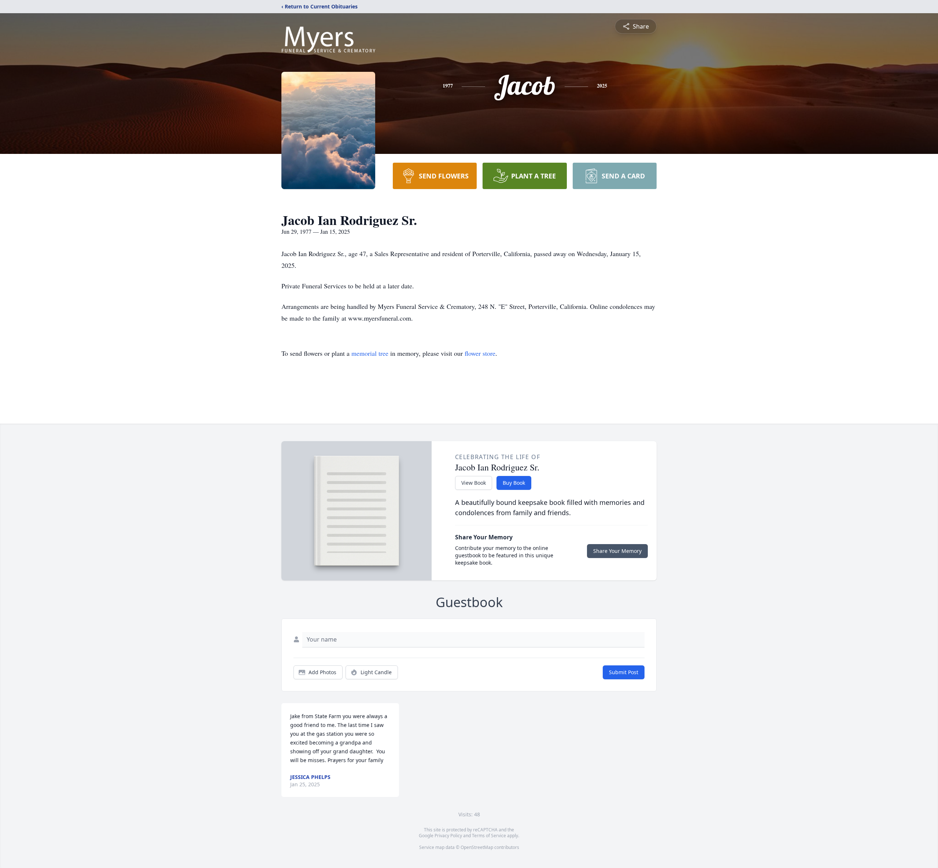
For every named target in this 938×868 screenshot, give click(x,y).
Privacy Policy (448, 835)
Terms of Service (489, 835)
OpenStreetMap (477, 847)
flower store (480, 353)
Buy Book (514, 482)
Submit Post (623, 672)
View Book (473, 482)
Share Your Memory (617, 550)
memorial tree (369, 353)
